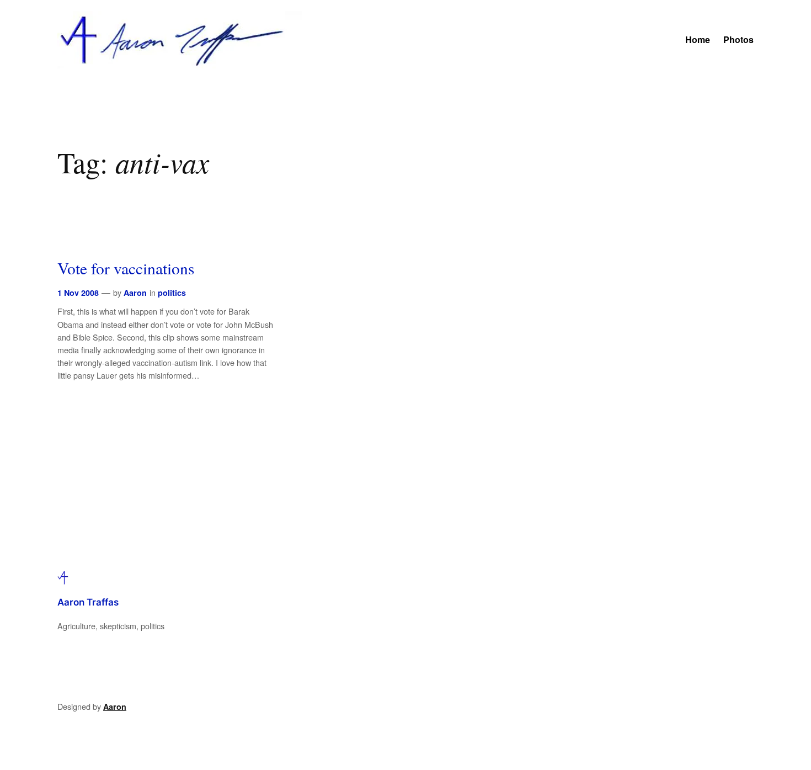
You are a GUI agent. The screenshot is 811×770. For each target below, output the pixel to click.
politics (172, 292)
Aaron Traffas (88, 602)
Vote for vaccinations (126, 268)
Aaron (135, 292)
